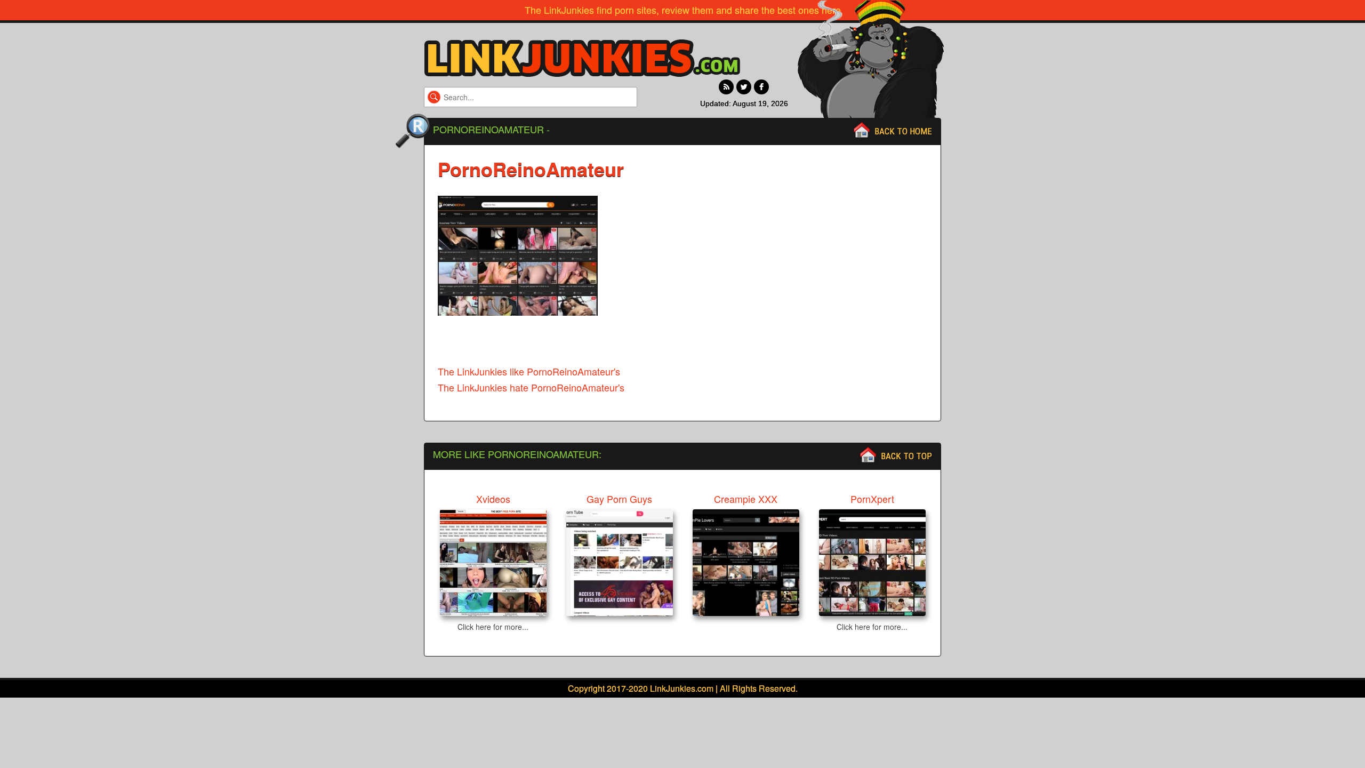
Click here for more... (492, 626)
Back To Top (906, 456)
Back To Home (903, 131)
